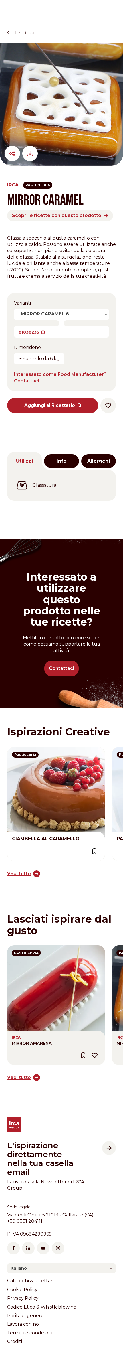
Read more (20, 750)
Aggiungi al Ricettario (49, 405)
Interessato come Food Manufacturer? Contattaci (60, 377)
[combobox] (63, 314)
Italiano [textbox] (19, 1268)
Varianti (22, 303)
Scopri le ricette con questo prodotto (56, 215)
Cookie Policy (22, 1289)
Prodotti (24, 32)
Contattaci (61, 668)
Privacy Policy (23, 1298)
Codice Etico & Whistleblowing (42, 1307)
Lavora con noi (23, 1324)
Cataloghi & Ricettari (30, 1280)
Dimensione (27, 347)
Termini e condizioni (29, 1333)
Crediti (14, 1341)
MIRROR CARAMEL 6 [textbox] (45, 314)
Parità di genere (25, 1315)
